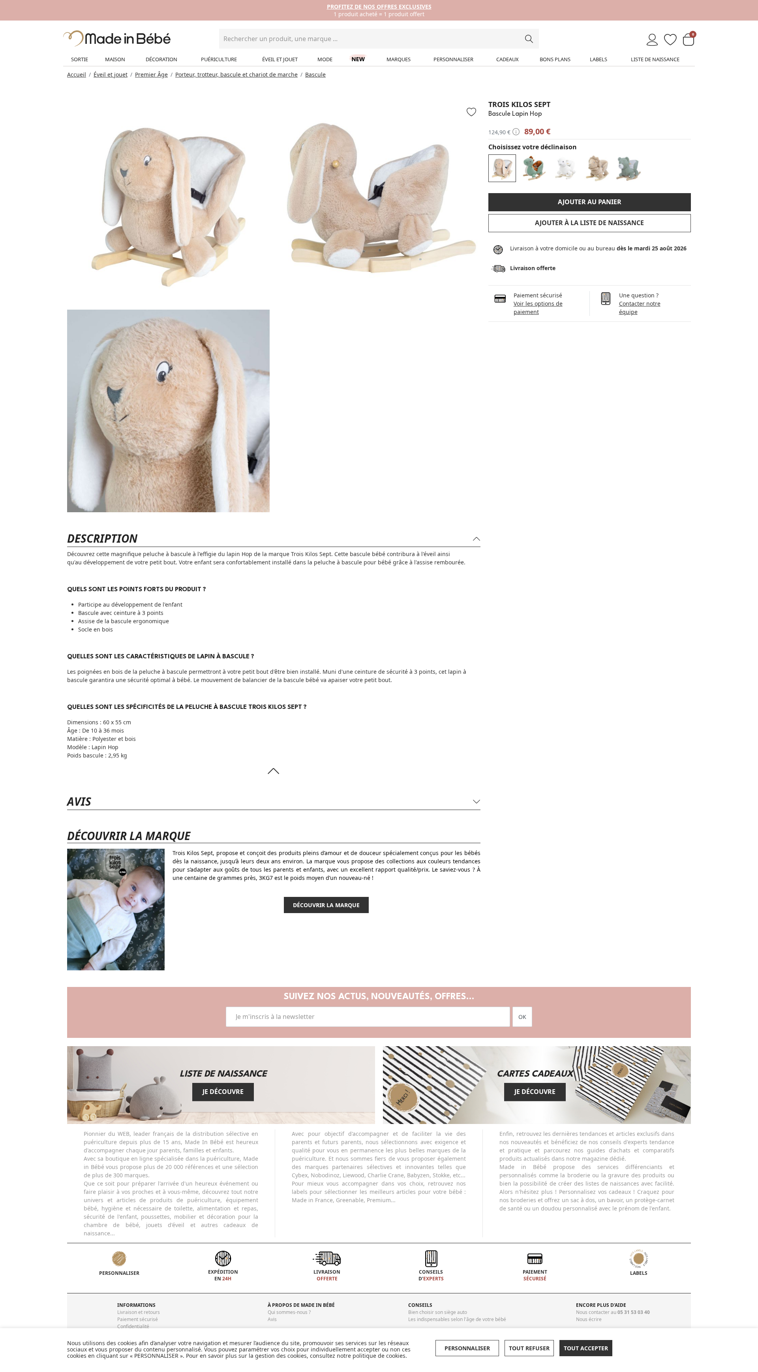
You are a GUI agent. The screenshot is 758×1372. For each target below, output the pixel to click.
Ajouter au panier (589, 201)
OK (522, 1017)
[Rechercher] (529, 39)
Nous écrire (589, 1319)
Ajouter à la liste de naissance (589, 222)
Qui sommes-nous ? (289, 1312)
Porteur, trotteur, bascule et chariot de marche (236, 74)
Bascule (315, 74)
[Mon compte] (652, 40)
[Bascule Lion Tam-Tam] (597, 168)
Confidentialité (133, 1326)
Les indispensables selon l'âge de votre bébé (457, 1319)
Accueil (76, 74)
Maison (115, 59)
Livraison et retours (138, 1312)
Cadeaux (507, 59)
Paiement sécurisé (137, 1319)
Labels (598, 59)
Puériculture (219, 59)
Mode (324, 59)
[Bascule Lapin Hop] (502, 168)
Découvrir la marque (326, 905)
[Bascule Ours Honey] (628, 168)
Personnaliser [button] (467, 1348)
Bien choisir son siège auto (437, 1312)
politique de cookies (379, 1355)
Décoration (161, 59)
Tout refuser (529, 1348)
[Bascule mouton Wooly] (565, 168)
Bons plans (555, 59)
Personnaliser (453, 59)
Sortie (79, 59)
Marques (399, 59)
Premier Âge (151, 74)
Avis (272, 1319)
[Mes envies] (670, 40)
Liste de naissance (655, 59)
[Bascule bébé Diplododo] (534, 168)
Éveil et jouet (280, 59)
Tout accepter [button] (586, 1348)
